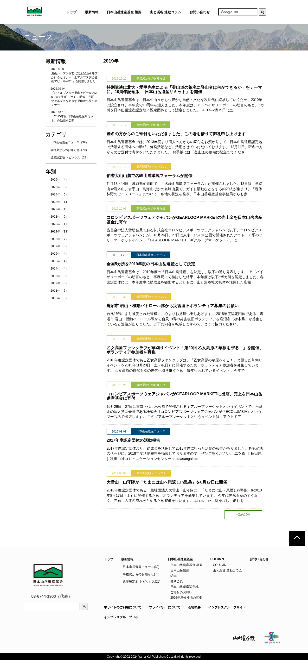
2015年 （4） (59, 261)
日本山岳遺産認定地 (184, 587)
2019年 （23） (60, 231)
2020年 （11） (60, 224)
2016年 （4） (59, 253)
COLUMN (219, 565)
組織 (173, 576)
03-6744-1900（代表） (51, 596)
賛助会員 (176, 581)
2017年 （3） (59, 246)
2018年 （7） (59, 239)
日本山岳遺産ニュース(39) (141, 567)
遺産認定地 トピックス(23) (141, 581)
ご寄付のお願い (180, 592)
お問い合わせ (200, 12)
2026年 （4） (59, 179)
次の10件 (244, 514)
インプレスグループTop (121, 617)
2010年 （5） (59, 298)
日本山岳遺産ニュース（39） (70, 142)
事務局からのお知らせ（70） (70, 150)
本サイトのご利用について (122, 607)
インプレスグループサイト (227, 607)
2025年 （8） (59, 187)
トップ (108, 559)
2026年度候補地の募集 (185, 597)
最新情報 (127, 559)
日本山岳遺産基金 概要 (124, 12)
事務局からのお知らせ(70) (141, 574)
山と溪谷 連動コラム (165, 12)
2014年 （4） (59, 268)
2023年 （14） (60, 202)
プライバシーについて (164, 607)
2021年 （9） (59, 216)
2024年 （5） (59, 194)
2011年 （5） (59, 290)
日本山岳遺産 (179, 570)
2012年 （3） (59, 283)
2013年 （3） (59, 276)
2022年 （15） (60, 209)
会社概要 (194, 607)
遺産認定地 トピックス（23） (70, 157)
